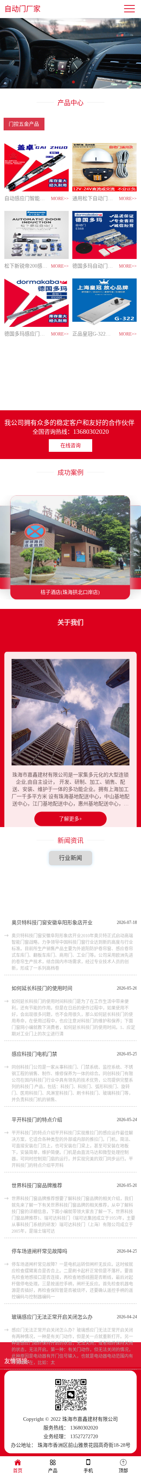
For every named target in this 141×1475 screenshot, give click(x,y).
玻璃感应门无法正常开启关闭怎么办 (52, 1278)
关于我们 (70, 623)
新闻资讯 (70, 841)
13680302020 (91, 431)
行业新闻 (70, 858)
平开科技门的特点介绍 (37, 1081)
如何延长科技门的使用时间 (42, 949)
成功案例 (70, 473)
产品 (52, 1470)
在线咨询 (70, 445)
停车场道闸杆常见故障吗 (39, 1212)
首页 (17, 1470)
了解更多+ (70, 803)
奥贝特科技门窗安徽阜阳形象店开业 (52, 884)
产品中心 (70, 103)
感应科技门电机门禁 (34, 1015)
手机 (88, 1470)
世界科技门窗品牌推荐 (37, 1147)
